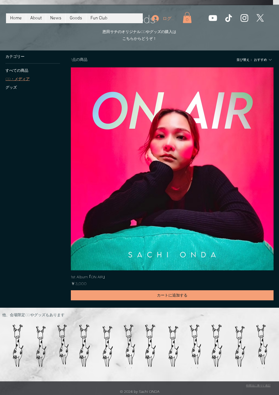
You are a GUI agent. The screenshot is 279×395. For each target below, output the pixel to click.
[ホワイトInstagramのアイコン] (244, 18)
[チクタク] (228, 18)
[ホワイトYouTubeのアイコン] (213, 18)
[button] (187, 17)
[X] (260, 18)
